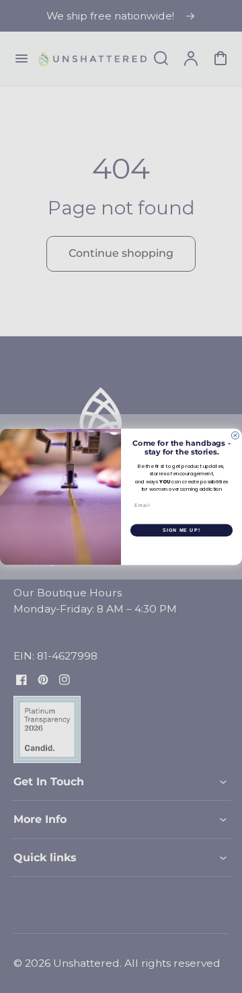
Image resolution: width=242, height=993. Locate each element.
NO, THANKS (181, 549)
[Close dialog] (235, 435)
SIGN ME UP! (181, 529)
